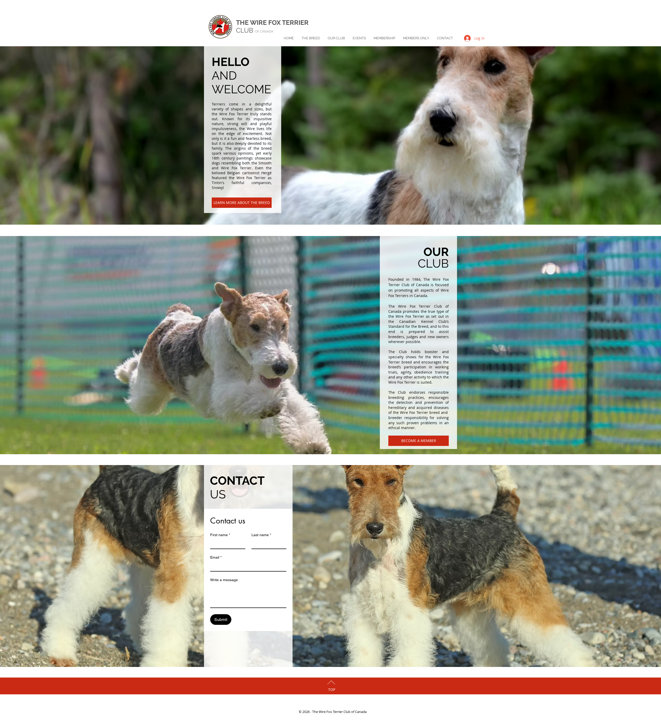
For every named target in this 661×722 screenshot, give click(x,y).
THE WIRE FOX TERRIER (272, 22)
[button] (311, 38)
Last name (261, 535)
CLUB (254, 30)
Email (216, 557)
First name (220, 535)
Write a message (224, 580)
